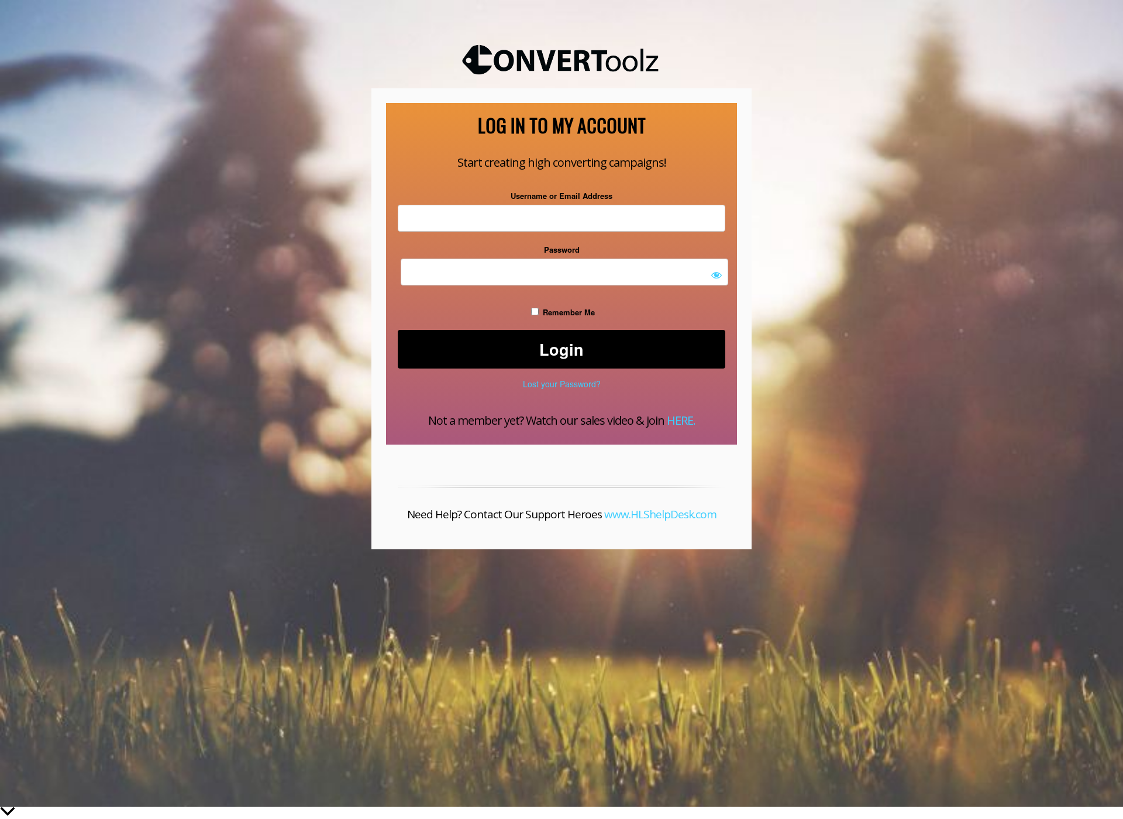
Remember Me (567, 312)
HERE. (681, 420)
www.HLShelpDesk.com (660, 514)
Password (562, 249)
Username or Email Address (561, 195)
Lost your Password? (562, 384)
